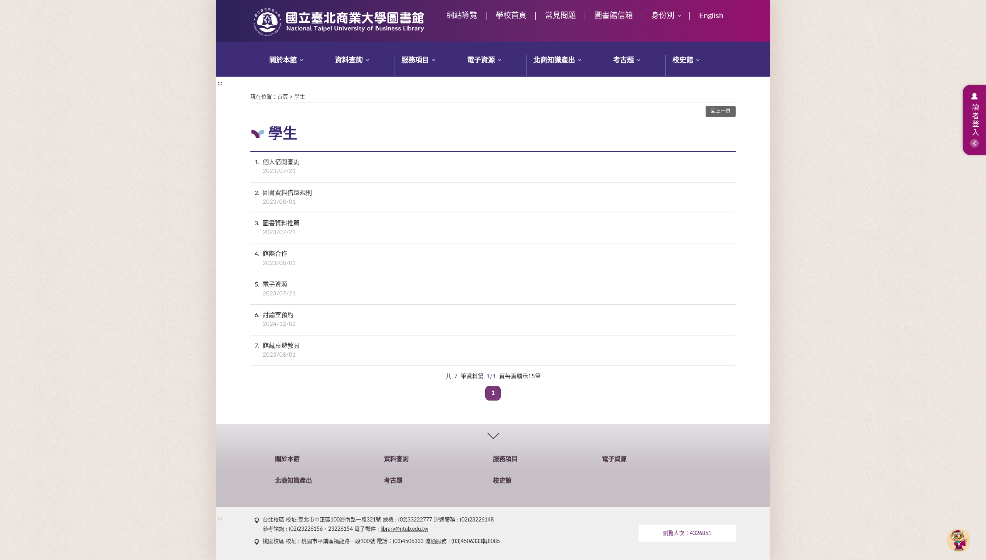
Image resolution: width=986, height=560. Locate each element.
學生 (299, 97)
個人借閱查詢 (277, 166)
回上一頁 (721, 111)
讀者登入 (974, 120)
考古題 (623, 60)
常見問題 (560, 16)
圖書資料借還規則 (283, 197)
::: (220, 6)
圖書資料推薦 (277, 227)
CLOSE (493, 434)
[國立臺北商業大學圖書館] (339, 22)
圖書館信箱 (613, 16)
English (711, 16)
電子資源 (481, 60)
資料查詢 (349, 60)
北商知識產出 (554, 60)
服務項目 (415, 60)
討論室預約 (275, 319)
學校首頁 (511, 16)
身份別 (662, 16)
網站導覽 (461, 16)
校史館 (682, 60)
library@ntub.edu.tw (404, 529)
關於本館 (283, 60)
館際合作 (275, 258)
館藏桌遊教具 (277, 350)
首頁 (282, 97)
